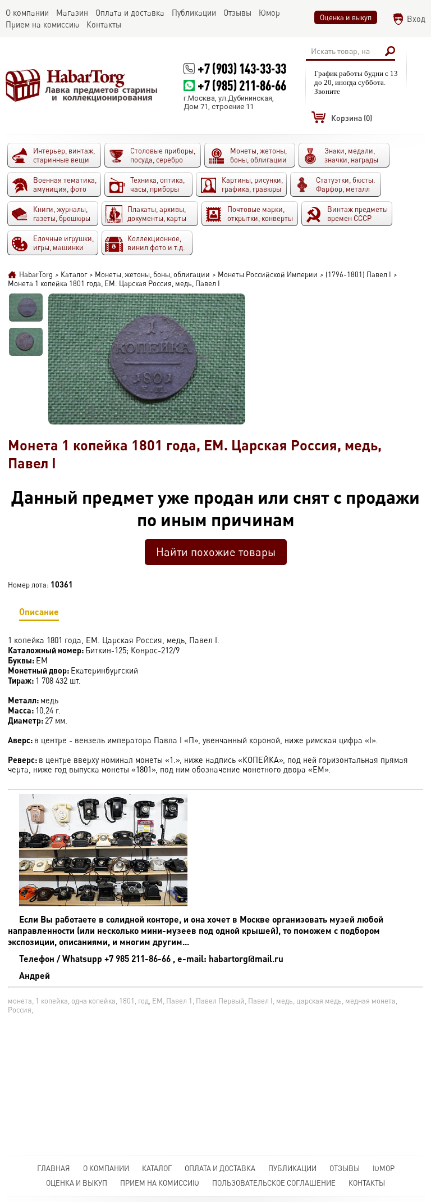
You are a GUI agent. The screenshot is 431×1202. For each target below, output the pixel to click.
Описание (39, 611)
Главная (53, 1168)
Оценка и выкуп (346, 17)
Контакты (367, 1182)
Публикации (292, 1168)
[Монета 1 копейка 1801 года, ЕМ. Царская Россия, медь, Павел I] (26, 307)
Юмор (384, 1168)
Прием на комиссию (159, 1182)
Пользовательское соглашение (274, 1182)
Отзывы (344, 1168)
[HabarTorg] (82, 85)
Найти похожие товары (216, 552)
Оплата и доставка (220, 1168)
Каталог (157, 1168)
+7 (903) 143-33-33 (242, 68)
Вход (416, 19)
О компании (106, 1168)
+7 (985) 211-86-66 (242, 85)
